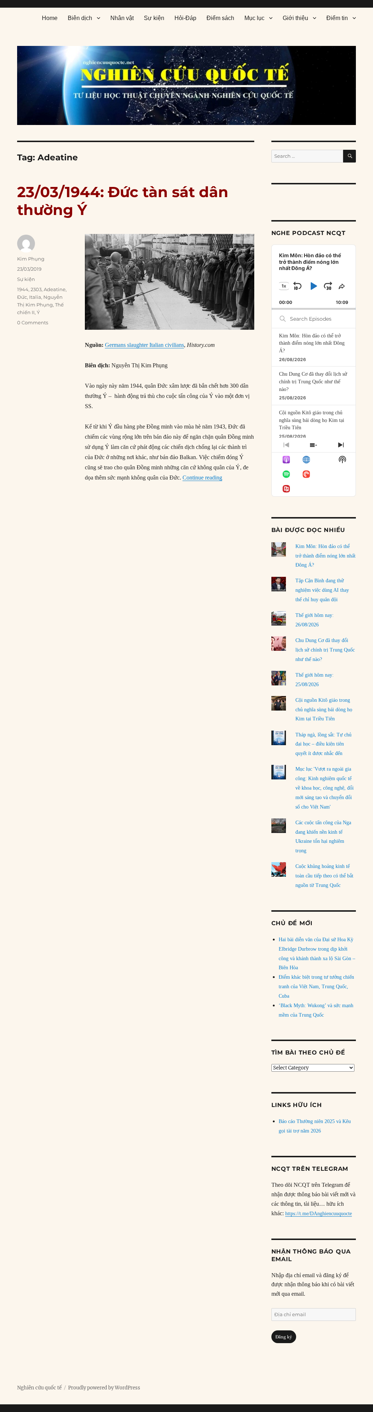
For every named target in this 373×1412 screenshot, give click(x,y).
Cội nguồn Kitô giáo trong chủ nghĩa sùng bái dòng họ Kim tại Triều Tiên (311, 420)
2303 (36, 289)
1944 (22, 289)
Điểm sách (220, 18)
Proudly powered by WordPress (104, 1388)
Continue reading (202, 477)
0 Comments (32, 322)
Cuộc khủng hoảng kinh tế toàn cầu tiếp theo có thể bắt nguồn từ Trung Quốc (324, 876)
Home (50, 18)
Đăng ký (283, 1336)
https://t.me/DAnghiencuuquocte (318, 1213)
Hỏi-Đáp (185, 18)
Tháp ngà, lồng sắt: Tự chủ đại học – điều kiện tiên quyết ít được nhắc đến (323, 744)
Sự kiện (154, 18)
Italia (35, 297)
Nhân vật (122, 18)
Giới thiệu (295, 18)
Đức (22, 297)
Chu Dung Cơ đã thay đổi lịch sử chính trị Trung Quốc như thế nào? (313, 381)
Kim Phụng (30, 259)
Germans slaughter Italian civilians (144, 345)
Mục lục (254, 18)
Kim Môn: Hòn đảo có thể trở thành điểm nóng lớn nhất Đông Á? (312, 343)
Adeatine (55, 289)
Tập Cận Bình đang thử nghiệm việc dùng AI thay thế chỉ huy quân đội (322, 590)
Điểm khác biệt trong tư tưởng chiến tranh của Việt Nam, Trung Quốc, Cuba (316, 986)
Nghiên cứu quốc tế (39, 1388)
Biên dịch (80, 18)
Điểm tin (337, 18)
